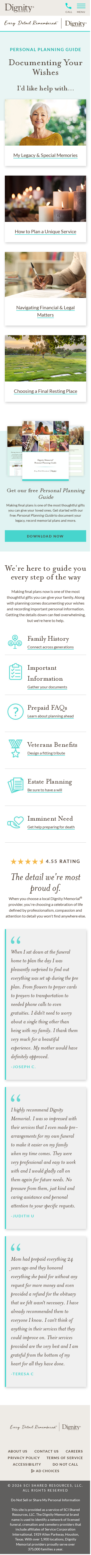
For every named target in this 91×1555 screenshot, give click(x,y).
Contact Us (46, 1451)
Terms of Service (65, 1458)
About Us (18, 1451)
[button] (79, 8)
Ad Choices (47, 1471)
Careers (74, 1451)
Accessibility (27, 1464)
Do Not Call (65, 1464)
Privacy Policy (24, 1458)
